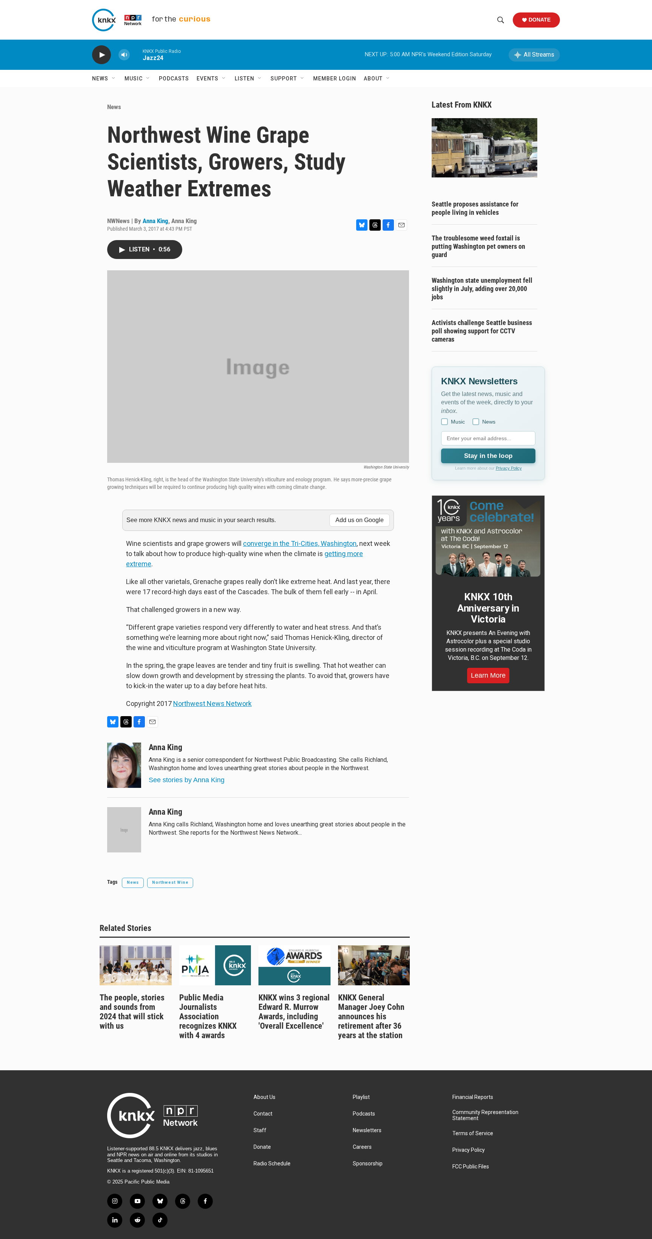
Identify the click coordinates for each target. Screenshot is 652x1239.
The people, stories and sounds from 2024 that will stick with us (132, 1012)
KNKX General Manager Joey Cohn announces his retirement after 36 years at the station (371, 1016)
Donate (540, 20)
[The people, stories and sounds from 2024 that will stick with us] (136, 965)
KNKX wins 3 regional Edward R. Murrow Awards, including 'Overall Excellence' (294, 1012)
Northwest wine (170, 882)
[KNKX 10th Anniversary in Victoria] (488, 538)
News (100, 79)
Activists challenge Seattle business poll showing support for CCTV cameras (482, 331)
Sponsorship (368, 1164)
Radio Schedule (272, 1164)
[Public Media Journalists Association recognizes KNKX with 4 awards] (215, 965)
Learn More (488, 675)
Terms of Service (472, 1133)
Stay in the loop (488, 455)
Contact (263, 1114)
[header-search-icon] (501, 20)
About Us (264, 1097)
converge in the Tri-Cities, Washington (300, 543)
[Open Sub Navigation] (114, 79)
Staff (260, 1130)
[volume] (124, 54)
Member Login (334, 79)
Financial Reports (472, 1097)
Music (134, 79)
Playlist (361, 1097)
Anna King (155, 221)
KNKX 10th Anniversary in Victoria (488, 608)
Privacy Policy (509, 468)
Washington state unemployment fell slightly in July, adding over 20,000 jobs (482, 288)
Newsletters (367, 1130)
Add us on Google (359, 520)
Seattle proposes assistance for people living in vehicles (475, 208)
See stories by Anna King (187, 780)
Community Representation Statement (485, 1115)
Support (284, 79)
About (373, 79)
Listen (244, 79)
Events (207, 79)
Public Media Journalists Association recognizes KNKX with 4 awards (208, 1016)
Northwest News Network (212, 703)
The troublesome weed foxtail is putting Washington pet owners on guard (478, 246)
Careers (362, 1147)
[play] (101, 55)
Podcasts (174, 79)
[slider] (136, 55)
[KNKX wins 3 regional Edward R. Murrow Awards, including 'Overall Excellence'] (294, 965)
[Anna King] (124, 765)
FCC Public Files (470, 1167)
